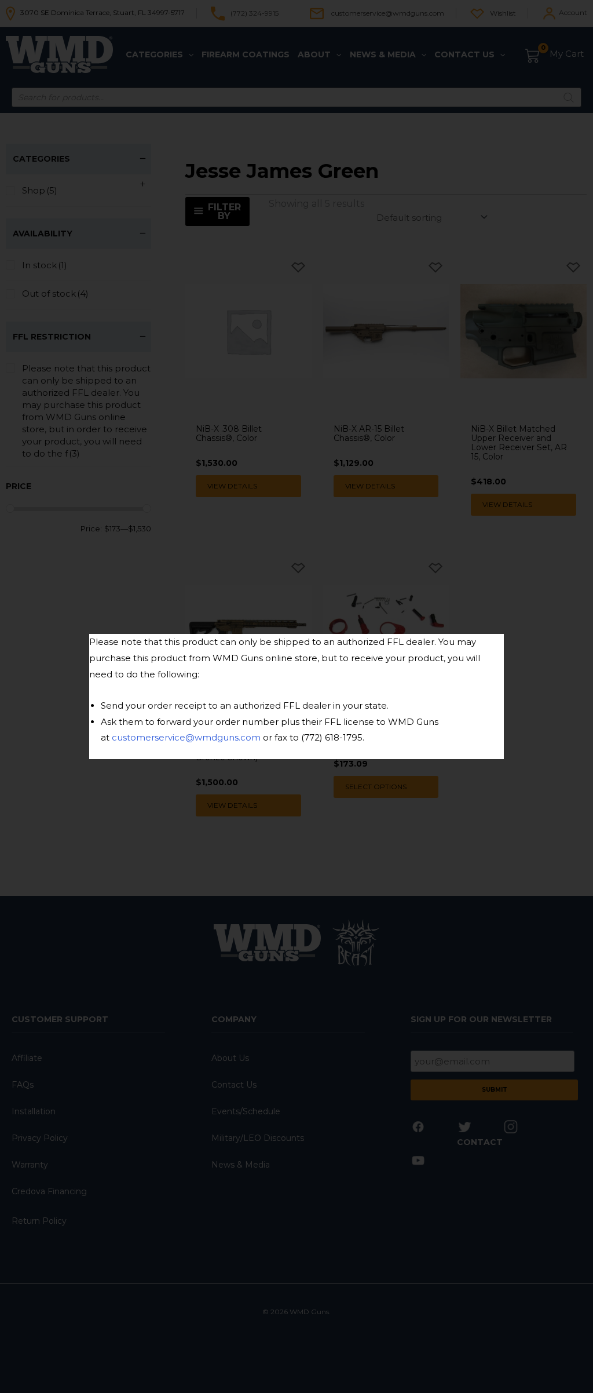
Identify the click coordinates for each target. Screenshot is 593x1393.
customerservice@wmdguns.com (186, 737)
